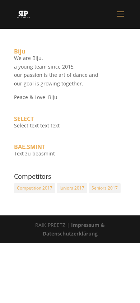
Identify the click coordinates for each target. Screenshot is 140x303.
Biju (19, 51)
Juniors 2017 (72, 188)
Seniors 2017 (105, 188)
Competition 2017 (34, 188)
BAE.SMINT (29, 147)
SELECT (24, 119)
